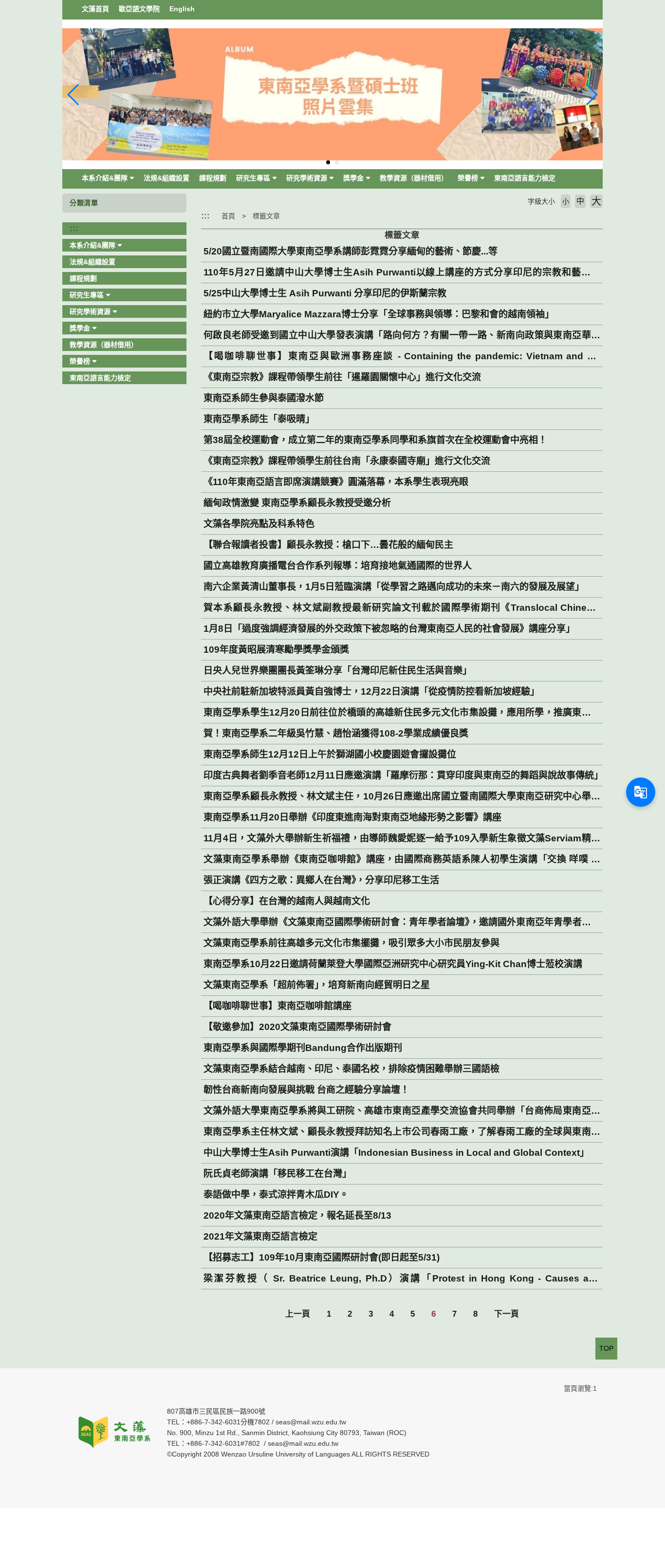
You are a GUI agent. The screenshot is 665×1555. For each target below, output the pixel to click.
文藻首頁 (95, 9)
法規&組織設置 (166, 178)
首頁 (228, 216)
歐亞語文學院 (139, 9)
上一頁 (297, 1314)
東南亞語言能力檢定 (524, 178)
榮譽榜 (468, 178)
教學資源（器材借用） (414, 178)
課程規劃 (212, 178)
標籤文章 (266, 216)
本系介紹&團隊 (105, 178)
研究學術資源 (306, 178)
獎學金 (353, 178)
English (182, 9)
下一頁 (506, 1314)
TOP (606, 1348)
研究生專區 (253, 178)
